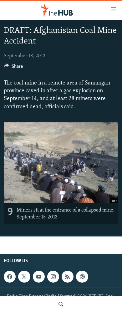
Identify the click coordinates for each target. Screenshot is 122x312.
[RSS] (68, 277)
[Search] (61, 304)
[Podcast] (82, 277)
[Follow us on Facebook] (10, 277)
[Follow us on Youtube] (39, 277)
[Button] (13, 68)
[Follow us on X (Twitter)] (24, 277)
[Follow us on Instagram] (53, 277)
